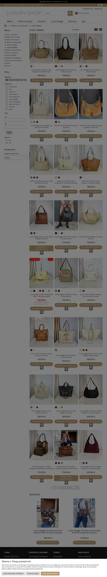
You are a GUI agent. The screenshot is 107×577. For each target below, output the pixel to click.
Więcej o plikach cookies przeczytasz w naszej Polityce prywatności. (22, 569)
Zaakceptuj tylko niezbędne (13, 573)
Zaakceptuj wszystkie (50, 573)
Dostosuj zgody (32, 573)
